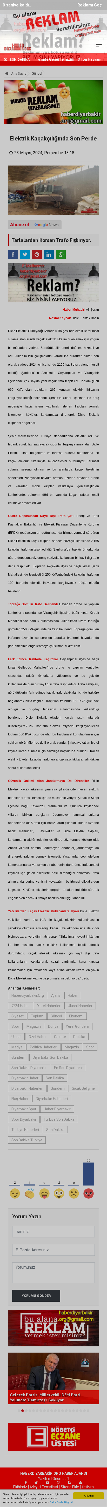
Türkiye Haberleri (25, 1130)
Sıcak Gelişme (83, 1088)
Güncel (37, 73)
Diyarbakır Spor (23, 1109)
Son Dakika (55, 1078)
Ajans (56, 995)
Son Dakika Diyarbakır (29, 1068)
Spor (15, 1026)
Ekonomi (76, 1016)
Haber (73, 995)
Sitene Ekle (70, 1487)
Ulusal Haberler (80, 1006)
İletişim (88, 1487)
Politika (79, 1037)
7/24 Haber (20, 1006)
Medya (17, 1047)
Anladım (88, 1495)
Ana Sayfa (18, 73)
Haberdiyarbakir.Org (27, 995)
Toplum (37, 1016)
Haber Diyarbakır (57, 1109)
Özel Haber (38, 1037)
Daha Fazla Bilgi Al (61, 1502)
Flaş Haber (20, 1099)
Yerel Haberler (49, 1006)
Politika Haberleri (43, 1047)
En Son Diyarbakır (68, 1068)
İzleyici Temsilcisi (44, 1487)
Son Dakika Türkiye (26, 1140)
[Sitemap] (80, 1483)
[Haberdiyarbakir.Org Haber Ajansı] (18, 46)
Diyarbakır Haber (24, 1078)
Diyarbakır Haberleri (27, 1088)
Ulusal (16, 1037)
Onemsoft (60, 1479)
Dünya (53, 1026)
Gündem (18, 1057)
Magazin (33, 1026)
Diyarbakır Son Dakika (50, 1057)
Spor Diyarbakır (23, 1119)
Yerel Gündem (77, 1026)
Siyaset (17, 1016)
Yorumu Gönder (36, 1296)
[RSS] (69, 1483)
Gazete (60, 1037)
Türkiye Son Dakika (59, 1119)
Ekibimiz (20, 1487)
